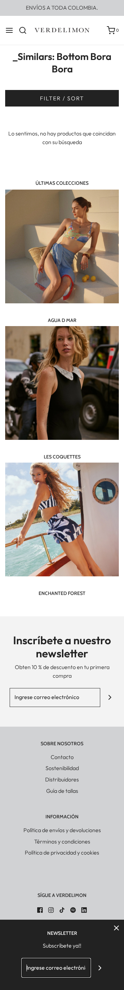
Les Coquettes (62, 457)
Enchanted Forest (62, 593)
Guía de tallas (62, 790)
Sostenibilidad (62, 768)
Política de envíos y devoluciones (62, 830)
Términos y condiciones (62, 841)
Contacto (62, 757)
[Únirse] (109, 697)
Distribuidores (62, 779)
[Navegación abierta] (9, 30)
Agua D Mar (62, 320)
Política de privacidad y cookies (62, 852)
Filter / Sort (62, 98)
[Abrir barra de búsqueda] (25, 30)
